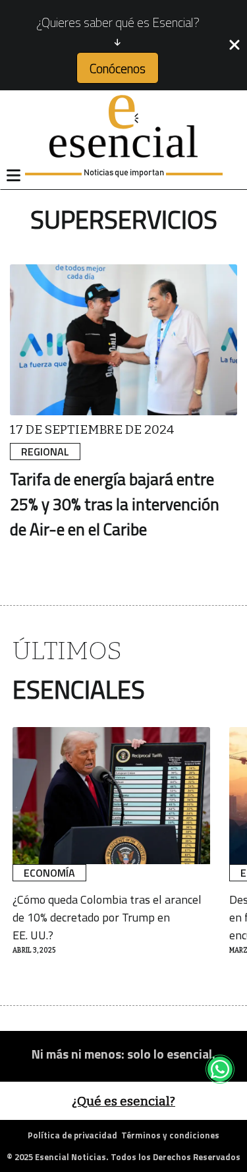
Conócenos (118, 68)
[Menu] (13, 175)
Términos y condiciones (170, 1135)
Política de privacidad (72, 1135)
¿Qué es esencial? (123, 1101)
